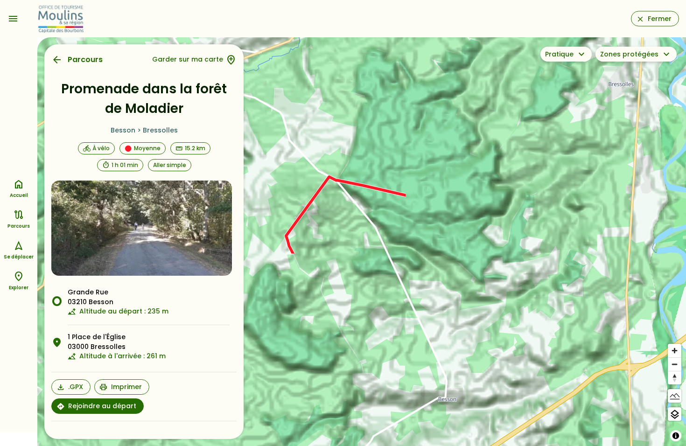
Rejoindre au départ (102, 406)
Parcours (85, 59)
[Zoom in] (674, 350)
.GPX (75, 386)
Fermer (660, 18)
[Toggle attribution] (675, 435)
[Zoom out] (674, 364)
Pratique (559, 54)
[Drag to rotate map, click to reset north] (674, 377)
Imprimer (126, 386)
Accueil (19, 195)
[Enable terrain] (674, 396)
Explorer (18, 287)
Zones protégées (629, 54)
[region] (361, 241)
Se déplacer (19, 256)
